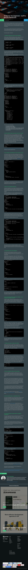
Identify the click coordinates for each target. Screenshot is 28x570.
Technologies (19, 539)
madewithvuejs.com (11, 392)
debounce (19, 158)
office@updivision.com (5, 541)
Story (10, 537)
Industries (18, 541)
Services (18, 537)
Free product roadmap (12, 552)
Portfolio (10, 540)
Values (10, 539)
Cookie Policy (19, 548)
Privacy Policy (19, 547)
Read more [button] (4, 530)
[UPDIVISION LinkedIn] (4, 538)
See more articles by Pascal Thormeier (12, 481)
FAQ (18, 546)
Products (18, 538)
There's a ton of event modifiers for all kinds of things (12, 148)
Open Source (19, 540)
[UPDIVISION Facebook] (5, 538)
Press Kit (10, 541)
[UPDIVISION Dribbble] (7, 538)
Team (10, 538)
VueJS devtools (12, 403)
